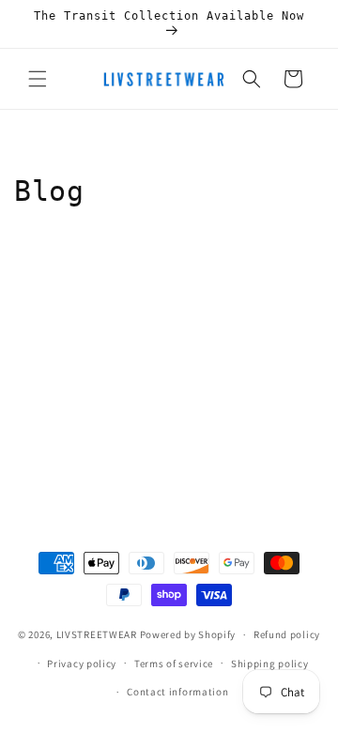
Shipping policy (270, 663)
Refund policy (287, 634)
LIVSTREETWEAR (96, 634)
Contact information (177, 691)
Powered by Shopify (188, 634)
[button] (37, 78)
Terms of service (173, 663)
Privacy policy (81, 663)
